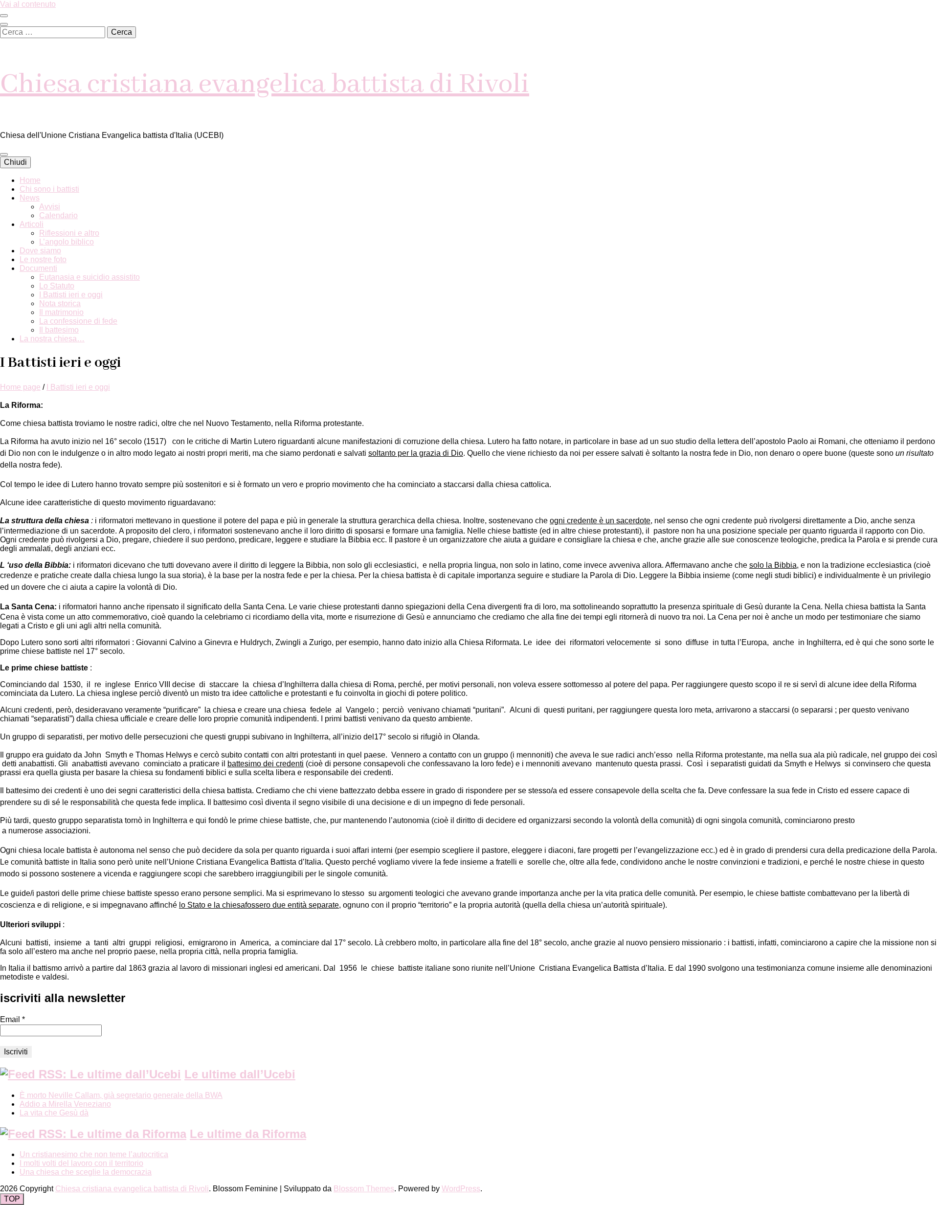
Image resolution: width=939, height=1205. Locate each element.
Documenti (38, 268)
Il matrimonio (61, 312)
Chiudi (15, 162)
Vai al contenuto (28, 4)
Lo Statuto (56, 286)
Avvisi (49, 206)
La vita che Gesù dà (54, 1113)
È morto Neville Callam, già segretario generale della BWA (121, 1095)
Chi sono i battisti (49, 189)
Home (30, 180)
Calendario (58, 215)
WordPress (461, 1188)
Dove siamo (40, 250)
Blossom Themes (364, 1188)
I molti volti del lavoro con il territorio (81, 1163)
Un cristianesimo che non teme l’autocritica (94, 1154)
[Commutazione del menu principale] (4, 154)
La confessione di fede (78, 321)
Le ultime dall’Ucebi (239, 1074)
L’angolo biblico (66, 242)
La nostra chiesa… (52, 339)
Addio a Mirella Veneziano (65, 1104)
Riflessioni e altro (69, 233)
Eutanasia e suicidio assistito (89, 277)
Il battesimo (59, 330)
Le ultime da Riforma (248, 1133)
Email (12, 1019)
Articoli (32, 224)
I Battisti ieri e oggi (71, 294)
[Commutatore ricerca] (4, 24)
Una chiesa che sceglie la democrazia (86, 1172)
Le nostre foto (43, 259)
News (30, 198)
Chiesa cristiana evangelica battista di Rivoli (264, 84)
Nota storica (60, 303)
